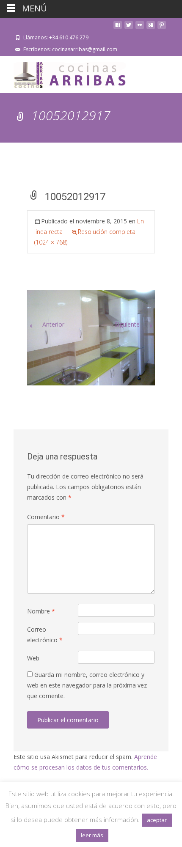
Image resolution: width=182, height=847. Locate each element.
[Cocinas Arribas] (66, 73)
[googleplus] (150, 28)
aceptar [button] (157, 820)
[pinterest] (161, 28)
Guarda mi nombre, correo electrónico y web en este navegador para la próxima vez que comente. (87, 685)
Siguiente (135, 324)
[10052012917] (91, 337)
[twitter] (128, 28)
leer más (92, 835)
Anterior (45, 324)
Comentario (46, 517)
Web (33, 658)
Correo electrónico (45, 634)
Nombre (41, 611)
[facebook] (117, 28)
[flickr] (139, 28)
